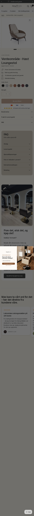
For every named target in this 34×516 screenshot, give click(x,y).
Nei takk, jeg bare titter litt (8, 265)
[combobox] (8, 261)
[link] (8, 252)
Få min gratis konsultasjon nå (8, 263)
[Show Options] (14, 261)
